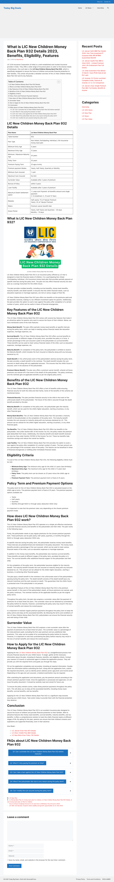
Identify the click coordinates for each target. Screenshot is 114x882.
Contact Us (107, 1)
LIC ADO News (87, 110)
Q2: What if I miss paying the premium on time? (27, 111)
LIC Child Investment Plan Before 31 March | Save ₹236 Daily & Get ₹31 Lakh (94, 73)
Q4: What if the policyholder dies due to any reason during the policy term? (35, 116)
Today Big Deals (12, 8)
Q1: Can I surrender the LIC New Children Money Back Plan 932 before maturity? (36, 109)
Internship (85, 107)
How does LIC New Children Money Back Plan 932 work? (27, 98)
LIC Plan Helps (87, 119)
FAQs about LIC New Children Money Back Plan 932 (27, 107)
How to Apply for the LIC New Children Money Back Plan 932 (29, 103)
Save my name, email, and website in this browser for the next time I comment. (37, 860)
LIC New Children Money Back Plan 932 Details (24, 84)
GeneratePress (31, 879)
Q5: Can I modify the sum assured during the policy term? (30, 118)
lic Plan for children (26, 802)
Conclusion (13, 105)
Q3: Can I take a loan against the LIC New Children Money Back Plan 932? (34, 113)
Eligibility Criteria (15, 93)
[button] (108, 8)
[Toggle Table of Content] (58, 81)
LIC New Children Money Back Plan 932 (33, 653)
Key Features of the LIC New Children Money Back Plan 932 (29, 89)
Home (80, 8)
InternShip (100, 8)
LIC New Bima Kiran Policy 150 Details (25, 735)
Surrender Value (15, 100)
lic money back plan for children (31, 800)
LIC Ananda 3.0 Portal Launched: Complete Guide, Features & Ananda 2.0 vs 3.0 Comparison (94, 80)
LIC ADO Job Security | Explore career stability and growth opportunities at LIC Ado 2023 (36, 805)
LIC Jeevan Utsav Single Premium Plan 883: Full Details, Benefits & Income (94, 88)
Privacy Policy (80, 879)
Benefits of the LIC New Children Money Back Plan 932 (28, 91)
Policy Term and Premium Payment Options (24, 96)
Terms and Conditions (94, 879)
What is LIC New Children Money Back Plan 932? (25, 87)
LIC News (88, 8)
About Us (99, 1)
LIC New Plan (13, 798)
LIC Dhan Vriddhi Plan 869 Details (24, 733)
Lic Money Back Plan (15, 800)
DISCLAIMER (106, 879)
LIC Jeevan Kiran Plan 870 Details (24, 731)
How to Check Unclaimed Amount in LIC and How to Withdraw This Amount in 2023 (34, 804)
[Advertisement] (57, 25)
